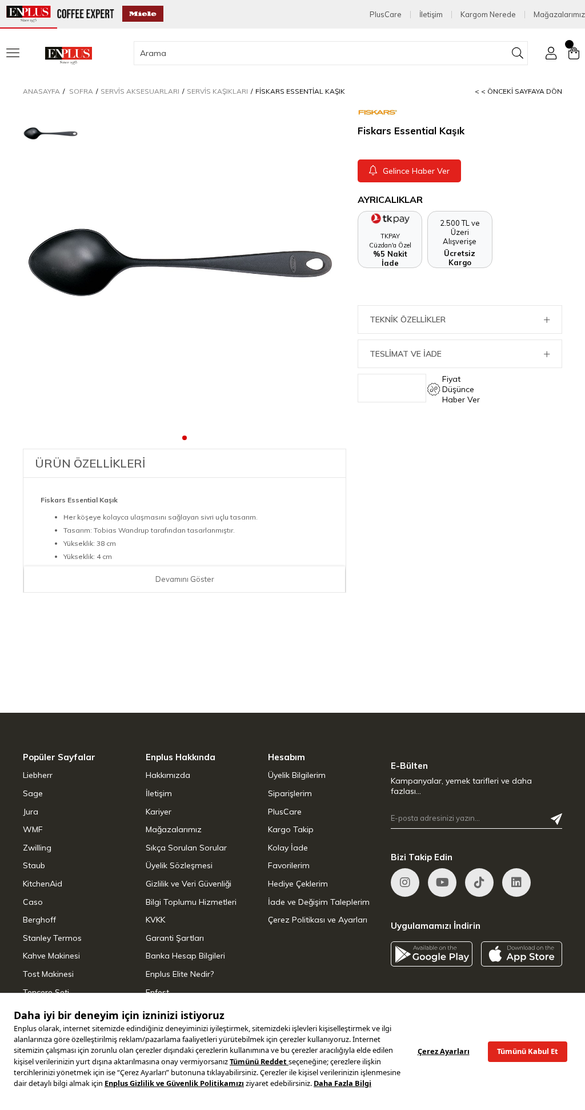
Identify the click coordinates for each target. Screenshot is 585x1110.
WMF (33, 829)
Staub (34, 865)
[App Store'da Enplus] (522, 953)
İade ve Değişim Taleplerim (319, 902)
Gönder (556, 819)
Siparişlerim (290, 793)
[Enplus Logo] (68, 55)
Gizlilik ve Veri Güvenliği (188, 884)
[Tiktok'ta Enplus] (479, 882)
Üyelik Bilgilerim (297, 775)
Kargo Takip (291, 829)
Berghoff (39, 920)
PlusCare (386, 14)
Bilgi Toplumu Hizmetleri (191, 902)
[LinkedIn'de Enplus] (442, 882)
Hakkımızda (168, 775)
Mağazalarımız (559, 14)
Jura (30, 811)
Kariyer (158, 811)
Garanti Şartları (175, 938)
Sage (33, 793)
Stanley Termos (52, 938)
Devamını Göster (184, 579)
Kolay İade (288, 848)
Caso (33, 902)
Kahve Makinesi (51, 956)
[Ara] (517, 53)
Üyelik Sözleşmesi (179, 865)
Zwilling (37, 848)
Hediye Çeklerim (298, 884)
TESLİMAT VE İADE (406, 354)
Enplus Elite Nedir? (180, 974)
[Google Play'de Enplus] (431, 953)
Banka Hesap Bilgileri (185, 956)
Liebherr (38, 775)
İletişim (431, 14)
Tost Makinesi (48, 974)
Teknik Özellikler (408, 319)
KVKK (155, 920)
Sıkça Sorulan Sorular (186, 848)
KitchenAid (42, 884)
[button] (184, 437)
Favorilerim (289, 865)
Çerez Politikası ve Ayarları (317, 920)
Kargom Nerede (488, 14)
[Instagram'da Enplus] (405, 882)
